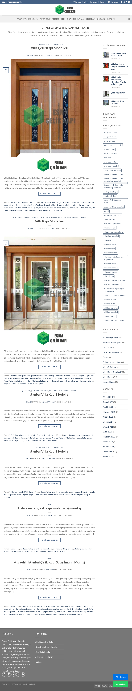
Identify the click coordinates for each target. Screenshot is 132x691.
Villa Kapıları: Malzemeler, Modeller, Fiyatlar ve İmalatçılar (118, 81)
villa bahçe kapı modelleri (54, 378)
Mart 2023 (108, 397)
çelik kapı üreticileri (49, 205)
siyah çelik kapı (109, 219)
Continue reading (49, 194)
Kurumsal (93, 2)
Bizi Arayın (121, 677)
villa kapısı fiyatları (27, 210)
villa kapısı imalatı (45, 614)
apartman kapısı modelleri (113, 145)
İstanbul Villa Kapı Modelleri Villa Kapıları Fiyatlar (63, 438)
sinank (30, 55)
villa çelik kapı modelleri (20, 208)
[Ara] (129, 19)
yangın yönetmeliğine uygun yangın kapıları (68, 614)
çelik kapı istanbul (110, 304)
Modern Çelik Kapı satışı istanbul (112, 201)
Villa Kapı (88, 208)
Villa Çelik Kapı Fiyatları (117, 102)
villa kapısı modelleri (55, 210)
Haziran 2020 (109, 436)
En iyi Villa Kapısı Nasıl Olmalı (118, 54)
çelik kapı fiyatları (35, 205)
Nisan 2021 (108, 416)
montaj (106, 211)
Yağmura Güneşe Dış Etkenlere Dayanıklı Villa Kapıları (23, 384)
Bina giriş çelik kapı (75, 606)
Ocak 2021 (108, 427)
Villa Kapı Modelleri (44, 44)
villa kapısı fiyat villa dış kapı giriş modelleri (23, 614)
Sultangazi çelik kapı (112, 362)
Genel (49, 504)
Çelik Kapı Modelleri (95, 19)
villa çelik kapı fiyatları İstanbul (24, 612)
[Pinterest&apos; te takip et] (23, 674)
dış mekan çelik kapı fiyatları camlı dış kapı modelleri (114, 179)
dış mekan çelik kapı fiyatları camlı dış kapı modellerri (51, 609)
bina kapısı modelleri (111, 166)
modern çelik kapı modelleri (114, 207)
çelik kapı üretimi (110, 316)
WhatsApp (121, 684)
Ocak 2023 (108, 402)
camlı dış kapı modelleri (19, 205)
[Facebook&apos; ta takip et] (121, 2)
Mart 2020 (108, 441)
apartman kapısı (109, 141)
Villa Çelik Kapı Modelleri (49, 48)
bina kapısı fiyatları (110, 162)
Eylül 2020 (107, 431)
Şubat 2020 (108, 446)
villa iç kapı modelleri (76, 208)
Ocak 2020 (108, 451)
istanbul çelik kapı (110, 196)
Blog (85, 2)
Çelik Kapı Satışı (118, 92)
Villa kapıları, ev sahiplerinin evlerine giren (119, 66)
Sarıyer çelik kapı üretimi (112, 215)
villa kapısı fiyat (14, 210)
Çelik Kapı (35, 217)
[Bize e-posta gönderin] (129, 2)
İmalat (122, 320)
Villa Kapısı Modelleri (27, 19)
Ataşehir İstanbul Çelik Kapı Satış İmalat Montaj (49, 562)
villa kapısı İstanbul (41, 210)
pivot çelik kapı (8, 661)
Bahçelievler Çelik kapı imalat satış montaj (49, 508)
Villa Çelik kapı (109, 367)
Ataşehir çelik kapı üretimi (58, 606)
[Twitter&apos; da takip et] (126, 2)
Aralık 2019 (108, 456)
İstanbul (41, 378)
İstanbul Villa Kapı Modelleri (50, 394)
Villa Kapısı (77, 2)
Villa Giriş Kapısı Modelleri (59, 208)
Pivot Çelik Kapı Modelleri (52, 19)
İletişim (103, 2)
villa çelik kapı (109, 276)
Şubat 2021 (108, 422)
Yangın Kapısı (109, 382)
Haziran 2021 (109, 412)
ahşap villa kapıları (29, 606)
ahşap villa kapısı (46, 202)
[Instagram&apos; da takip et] (124, 2)
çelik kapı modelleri (48, 217)
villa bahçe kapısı (110, 228)
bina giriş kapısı (109, 149)
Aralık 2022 (108, 407)
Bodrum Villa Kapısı (21, 217)
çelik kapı (107, 295)
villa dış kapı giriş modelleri (39, 208)
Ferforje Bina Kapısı (111, 192)
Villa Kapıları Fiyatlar (62, 495)
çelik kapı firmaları (119, 295)
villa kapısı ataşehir (46, 551)
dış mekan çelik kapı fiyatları (67, 205)
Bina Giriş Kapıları (75, 19)
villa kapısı (107, 240)
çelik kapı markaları (111, 308)
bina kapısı (107, 158)
